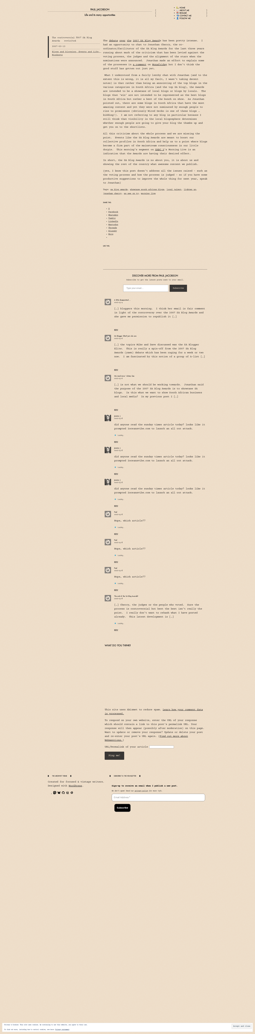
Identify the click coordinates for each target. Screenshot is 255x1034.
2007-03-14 (118, 302)
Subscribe (178, 288)
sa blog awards (119, 189)
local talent (174, 189)
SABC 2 (159, 149)
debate (113, 40)
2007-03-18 (118, 418)
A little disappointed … (122, 300)
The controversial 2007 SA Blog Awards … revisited (72, 39)
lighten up (190, 189)
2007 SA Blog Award (146, 40)
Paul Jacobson (99, 9)
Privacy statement (62, 1030)
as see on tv (131, 193)
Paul (115, 512)
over (122, 40)
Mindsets (57, 55)
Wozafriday (159, 64)
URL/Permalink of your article (126, 746)
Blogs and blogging (64, 52)
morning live (148, 193)
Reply (116, 330)
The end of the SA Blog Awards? (126, 596)
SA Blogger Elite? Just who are (125, 336)
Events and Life (89, 52)
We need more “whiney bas (124, 376)
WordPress (75, 785)
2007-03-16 (118, 338)
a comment (139, 64)
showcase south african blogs (147, 189)
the (129, 40)
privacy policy (141, 791)
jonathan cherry (112, 193)
